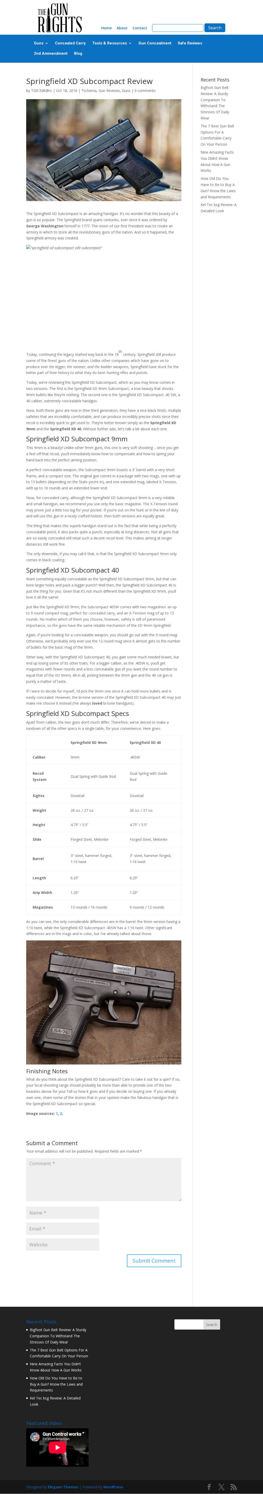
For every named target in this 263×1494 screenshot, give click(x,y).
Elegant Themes (63, 1486)
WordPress (113, 1486)
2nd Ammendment (51, 54)
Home (106, 28)
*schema (89, 90)
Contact (140, 28)
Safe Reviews (190, 43)
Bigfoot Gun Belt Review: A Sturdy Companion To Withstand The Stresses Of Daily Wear (58, 1335)
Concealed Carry (70, 43)
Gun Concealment (154, 43)
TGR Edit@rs (41, 90)
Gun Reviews (109, 90)
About (122, 28)
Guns (38, 43)
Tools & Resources (109, 43)
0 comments (145, 90)
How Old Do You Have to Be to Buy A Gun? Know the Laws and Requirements (56, 1384)
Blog (78, 54)
